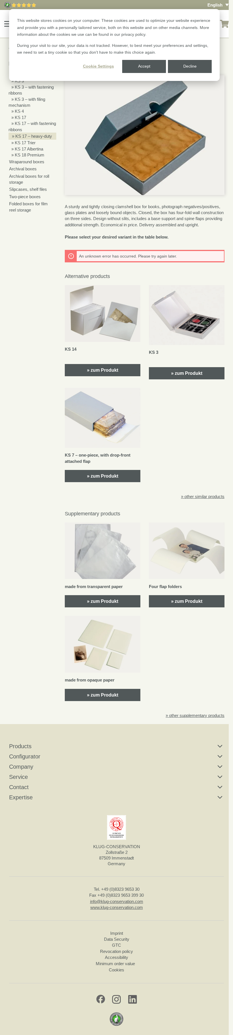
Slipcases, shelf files (28, 189)
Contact (19, 787)
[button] (8, 24)
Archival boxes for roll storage (29, 179)
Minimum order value (116, 963)
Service (18, 777)
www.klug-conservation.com (116, 907)
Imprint (116, 933)
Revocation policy (116, 951)
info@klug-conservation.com (116, 901)
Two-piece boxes (25, 196)
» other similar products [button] (202, 496)
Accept (144, 66)
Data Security (116, 939)
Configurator (24, 756)
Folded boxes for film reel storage (28, 206)
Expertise (21, 797)
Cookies (116, 969)
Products (20, 746)
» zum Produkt (102, 370)
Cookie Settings (98, 66)
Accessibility (116, 957)
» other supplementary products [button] (195, 715)
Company (21, 767)
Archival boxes (23, 168)
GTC (116, 945)
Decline (190, 66)
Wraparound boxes (26, 161)
